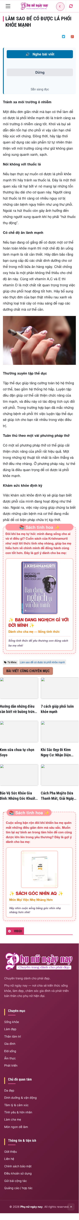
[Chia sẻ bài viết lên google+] (72, 36)
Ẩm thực (10, 1058)
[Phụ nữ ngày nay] (34, 6)
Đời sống (10, 1051)
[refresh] (71, 6)
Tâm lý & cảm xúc (16, 1105)
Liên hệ (9, 1159)
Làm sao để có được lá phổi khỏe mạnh (42, 662)
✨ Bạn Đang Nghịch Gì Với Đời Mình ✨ (38, 622)
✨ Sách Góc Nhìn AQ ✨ (36, 893)
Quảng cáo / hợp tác (18, 1188)
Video (18, 931)
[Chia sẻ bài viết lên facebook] (54, 36)
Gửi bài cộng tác (15, 1181)
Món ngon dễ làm (16, 1127)
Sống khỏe (11, 1022)
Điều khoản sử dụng (18, 1173)
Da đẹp (9, 1090)
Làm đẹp (10, 1029)
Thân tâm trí (12, 1036)
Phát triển (10, 1065)
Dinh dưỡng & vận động (20, 1097)
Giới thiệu (10, 1151)
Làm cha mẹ (12, 1119)
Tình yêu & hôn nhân (18, 1112)
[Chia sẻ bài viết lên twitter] (63, 36)
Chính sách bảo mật (18, 1166)
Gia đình (9, 1043)
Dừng (40, 72)
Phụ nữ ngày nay (31, 1206)
